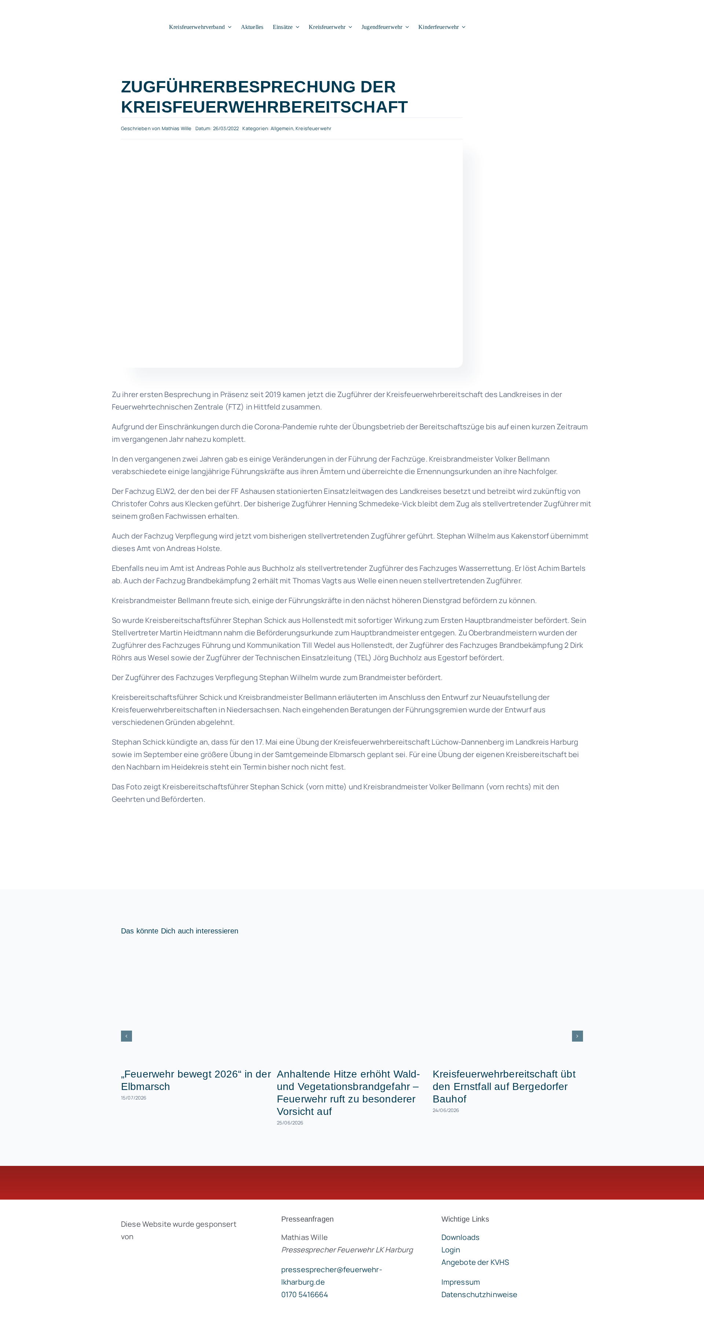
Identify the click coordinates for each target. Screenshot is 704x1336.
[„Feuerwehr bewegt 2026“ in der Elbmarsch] (196, 1003)
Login (451, 1250)
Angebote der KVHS (475, 1262)
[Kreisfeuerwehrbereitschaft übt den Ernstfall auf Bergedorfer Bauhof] (508, 1003)
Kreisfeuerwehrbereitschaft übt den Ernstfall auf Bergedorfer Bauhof (504, 1086)
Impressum (460, 1282)
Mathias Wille (177, 128)
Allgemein (282, 128)
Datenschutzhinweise (479, 1294)
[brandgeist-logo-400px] (176, 1254)
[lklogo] (72, 8)
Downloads (460, 1237)
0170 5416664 (304, 1294)
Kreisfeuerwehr (313, 128)
